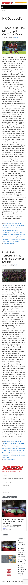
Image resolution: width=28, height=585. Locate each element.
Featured (7, 223)
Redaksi (5, 475)
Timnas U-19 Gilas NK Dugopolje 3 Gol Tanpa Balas (13, 31)
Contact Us (6, 492)
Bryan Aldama (16, 228)
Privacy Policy (7, 482)
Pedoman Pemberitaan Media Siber (13, 478)
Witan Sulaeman (14, 241)
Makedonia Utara (17, 448)
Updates (13, 225)
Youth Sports (20, 225)
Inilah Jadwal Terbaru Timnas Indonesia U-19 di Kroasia (13, 257)
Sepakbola (13, 223)
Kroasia (4, 234)
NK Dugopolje (11, 234)
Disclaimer (6, 485)
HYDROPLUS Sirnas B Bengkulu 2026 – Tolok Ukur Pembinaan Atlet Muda (13, 521)
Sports (19, 223)
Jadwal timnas (18, 232)
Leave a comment (9, 243)
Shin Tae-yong (20, 234)
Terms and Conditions (9, 489)
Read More (5, 528)
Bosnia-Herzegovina (10, 446)
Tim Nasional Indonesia (9, 237)
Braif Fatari (7, 228)
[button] (2, 6)
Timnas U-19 (6, 225)
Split (19, 450)
